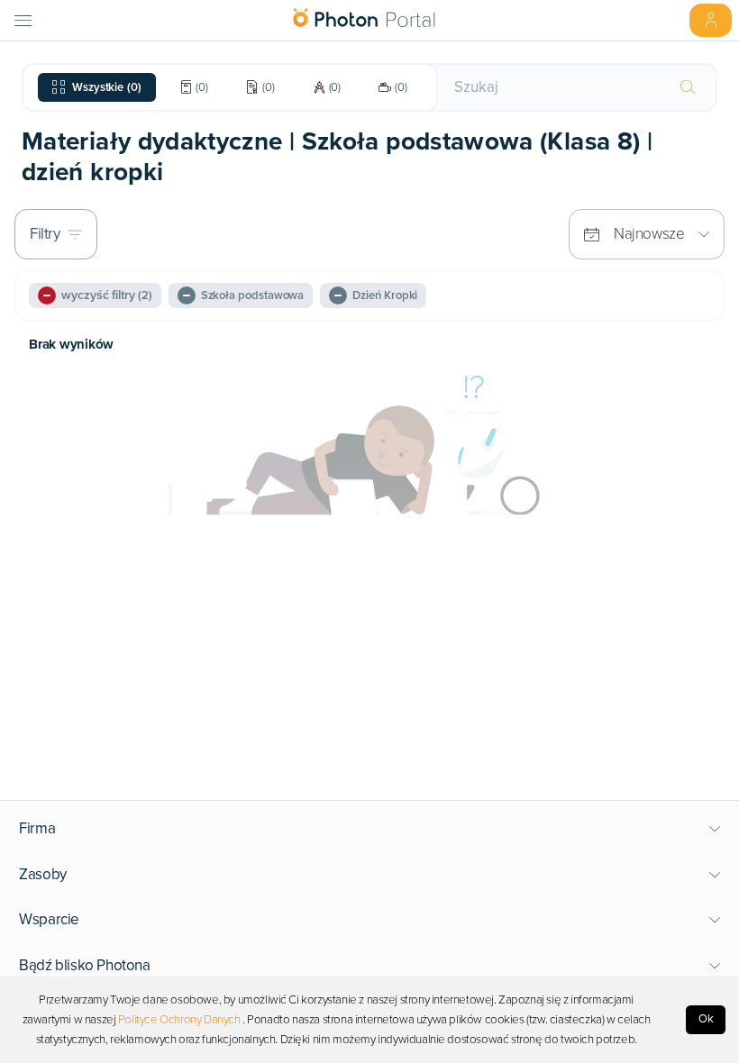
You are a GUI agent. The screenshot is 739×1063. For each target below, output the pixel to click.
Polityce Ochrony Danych (179, 1020)
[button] (370, 829)
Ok (706, 1019)
